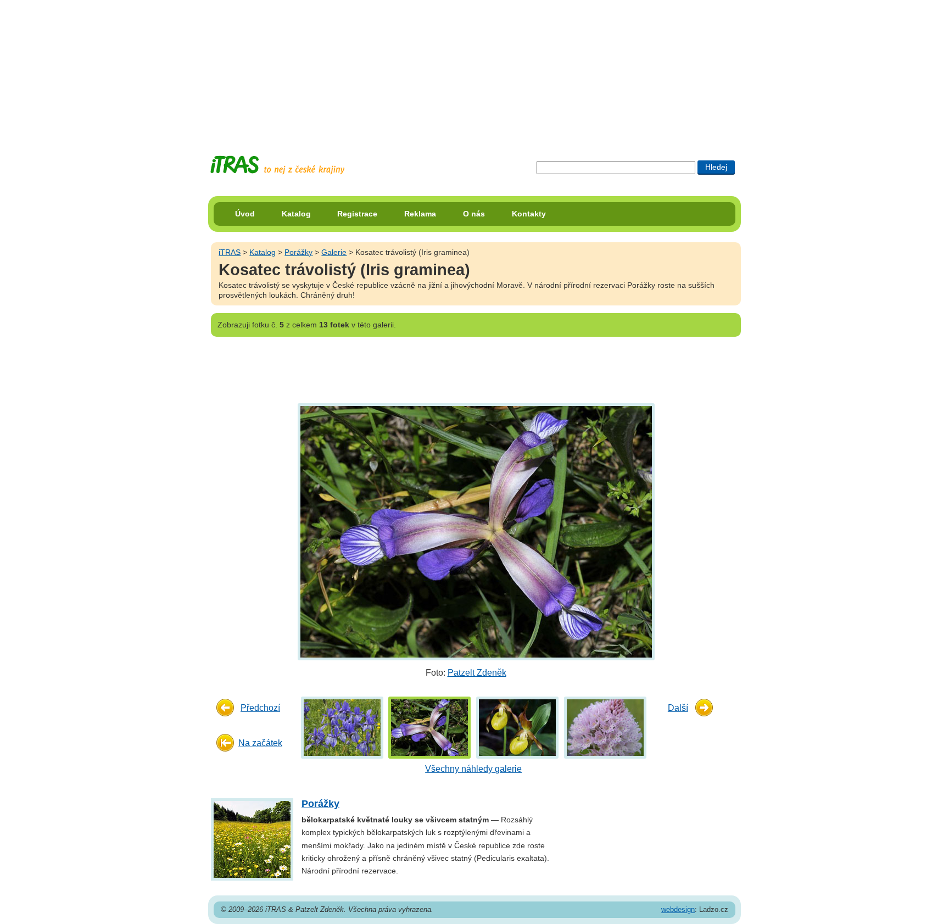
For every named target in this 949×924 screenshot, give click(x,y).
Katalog (296, 213)
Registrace (357, 213)
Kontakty (529, 213)
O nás (474, 213)
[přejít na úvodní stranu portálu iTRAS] (277, 165)
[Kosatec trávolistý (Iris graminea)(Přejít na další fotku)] (475, 531)
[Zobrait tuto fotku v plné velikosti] (342, 726)
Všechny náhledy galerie (473, 768)
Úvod (245, 213)
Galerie (334, 252)
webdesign (678, 909)
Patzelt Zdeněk (477, 672)
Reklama (420, 213)
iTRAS (230, 252)
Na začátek (260, 743)
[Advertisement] (474, 68)
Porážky (298, 252)
